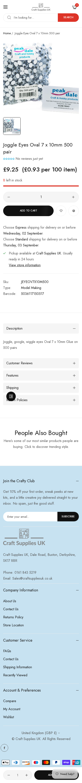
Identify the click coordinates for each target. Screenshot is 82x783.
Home (7, 33)
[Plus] (73, 197)
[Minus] (8, 197)
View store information (25, 265)
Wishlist (8, 717)
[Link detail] (4, 748)
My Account (11, 709)
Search (68, 17)
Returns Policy (13, 617)
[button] (9, 158)
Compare (9, 701)
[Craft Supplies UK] (41, 7)
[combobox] (41, 17)
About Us (9, 601)
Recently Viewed (15, 675)
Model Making (31, 287)
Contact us (11, 609)
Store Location (13, 625)
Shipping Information (17, 667)
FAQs (7, 651)
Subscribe (68, 516)
